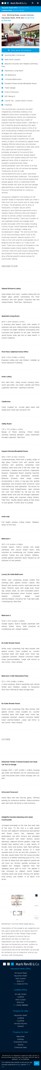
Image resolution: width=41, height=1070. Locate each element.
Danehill (20, 1026)
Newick (20, 1045)
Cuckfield (20, 1021)
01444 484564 (19, 10)
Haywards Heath (20, 1015)
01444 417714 (24, 8)
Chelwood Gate (20, 1047)
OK (36, 1063)
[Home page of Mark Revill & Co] (20, 964)
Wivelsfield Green (21, 1042)
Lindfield (20, 1018)
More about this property (21, 50)
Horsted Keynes (20, 1024)
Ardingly (20, 1039)
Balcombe (20, 1036)
